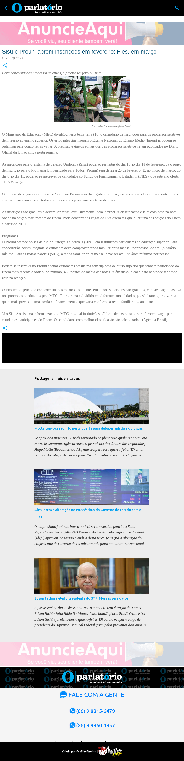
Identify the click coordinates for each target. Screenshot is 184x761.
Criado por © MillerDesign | (80, 751)
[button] (5, 65)
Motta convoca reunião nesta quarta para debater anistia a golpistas (88, 428)
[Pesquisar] (177, 8)
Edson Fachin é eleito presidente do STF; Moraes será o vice (81, 598)
